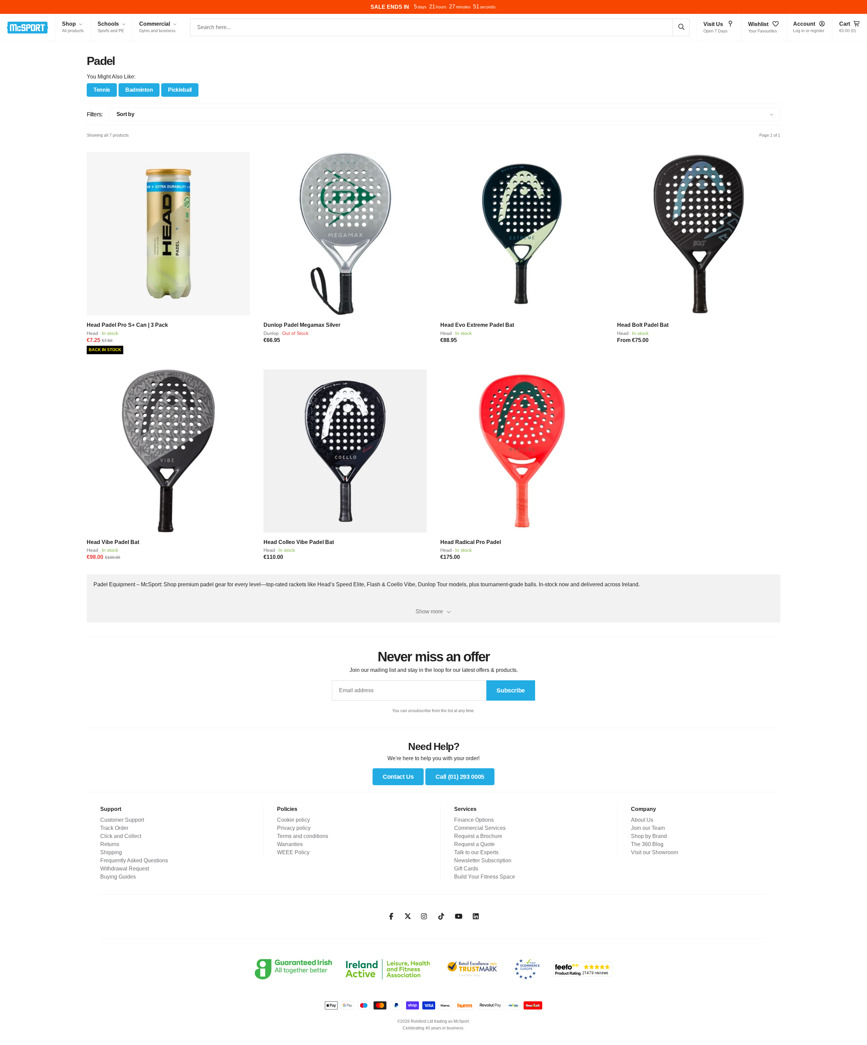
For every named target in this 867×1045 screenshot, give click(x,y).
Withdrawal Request (124, 868)
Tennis (101, 90)
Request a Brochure (478, 836)
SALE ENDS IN (390, 7)
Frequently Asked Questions (134, 860)
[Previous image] (94, 233)
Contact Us (398, 776)
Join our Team (648, 828)
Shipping (111, 852)
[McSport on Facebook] (391, 916)
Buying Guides (118, 877)
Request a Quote (474, 844)
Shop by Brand (649, 836)
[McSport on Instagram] (424, 916)
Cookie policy (293, 820)
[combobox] (440, 27)
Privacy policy (294, 828)
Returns (109, 844)
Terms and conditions (302, 836)
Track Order (114, 828)
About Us (642, 820)
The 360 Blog (647, 844)
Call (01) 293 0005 (460, 776)
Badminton (139, 90)
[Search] (681, 27)
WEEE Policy (293, 852)
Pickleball (180, 90)
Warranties (290, 844)
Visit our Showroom (654, 852)
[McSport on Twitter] (408, 916)
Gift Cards (466, 868)
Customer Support (122, 820)
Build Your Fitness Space (484, 877)
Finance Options (474, 820)
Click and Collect (120, 836)
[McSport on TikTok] (441, 916)
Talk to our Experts (476, 852)
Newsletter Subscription (482, 860)
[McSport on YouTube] (459, 916)
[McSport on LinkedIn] (476, 916)
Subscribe (510, 690)
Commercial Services (480, 828)
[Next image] (242, 233)
